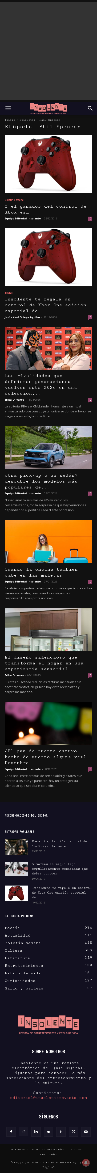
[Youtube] (86, 1132)
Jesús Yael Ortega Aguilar (22, 317)
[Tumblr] (61, 1132)
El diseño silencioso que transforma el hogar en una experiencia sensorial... (44, 663)
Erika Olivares (14, 399)
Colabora (75, 1149)
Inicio (10, 119)
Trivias (9, 292)
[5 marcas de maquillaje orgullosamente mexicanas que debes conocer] (16, 869)
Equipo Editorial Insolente (23, 218)
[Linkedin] (36, 1132)
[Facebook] (11, 1132)
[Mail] (48, 1132)
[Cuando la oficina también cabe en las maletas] (48, 541)
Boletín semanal (14, 199)
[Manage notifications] (86, 1162)
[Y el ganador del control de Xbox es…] (48, 164)
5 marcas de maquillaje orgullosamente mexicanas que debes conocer (60, 868)
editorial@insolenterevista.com (48, 1097)
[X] (73, 1132)
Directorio (19, 1149)
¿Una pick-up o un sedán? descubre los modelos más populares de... (41, 481)
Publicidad (49, 1154)
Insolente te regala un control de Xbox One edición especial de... (45, 305)
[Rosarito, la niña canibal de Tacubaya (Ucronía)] (16, 847)
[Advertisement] (48, 51)
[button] (8, 108)
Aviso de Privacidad (48, 1149)
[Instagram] (23, 1131)
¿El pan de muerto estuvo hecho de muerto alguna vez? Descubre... (45, 757)
